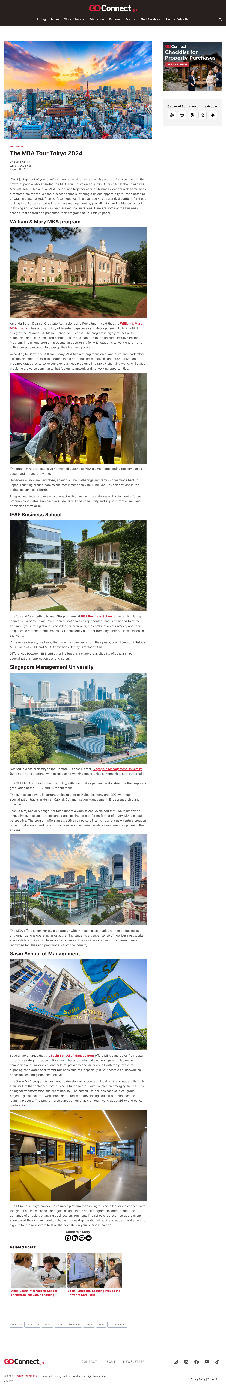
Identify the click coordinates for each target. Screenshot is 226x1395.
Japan (89, 1324)
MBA (101, 1324)
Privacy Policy (198, 1379)
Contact (89, 1361)
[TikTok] (217, 1361)
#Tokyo (16, 1324)
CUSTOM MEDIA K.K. (26, 1376)
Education (97, 19)
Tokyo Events (117, 1324)
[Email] (88, 1238)
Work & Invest (74, 19)
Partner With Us (177, 19)
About (110, 1361)
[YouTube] (207, 1361)
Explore (114, 19)
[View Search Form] (220, 19)
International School (68, 1324)
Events (130, 19)
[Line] (82, 1238)
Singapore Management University (117, 769)
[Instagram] (175, 1361)
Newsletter (134, 1361)
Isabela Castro (21, 161)
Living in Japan (48, 19)
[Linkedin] (75, 1238)
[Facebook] (68, 1238)
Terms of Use (214, 1379)
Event (47, 1324)
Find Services (150, 19)
